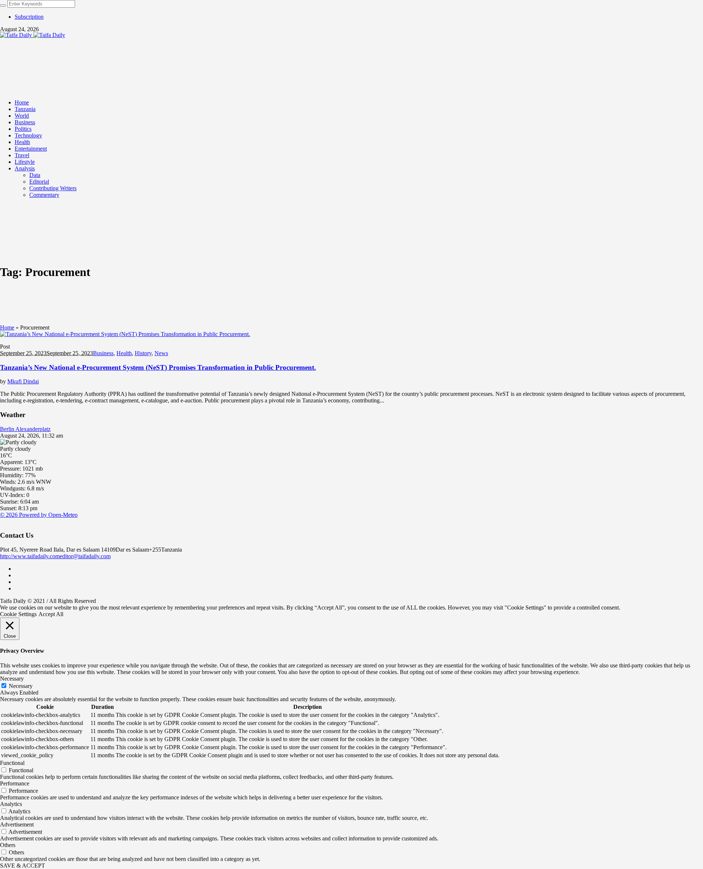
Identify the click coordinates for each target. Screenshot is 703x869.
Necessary (21, 686)
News (161, 353)
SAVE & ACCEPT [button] (22, 865)
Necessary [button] (12, 678)
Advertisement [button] (17, 824)
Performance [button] (14, 783)
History (143, 353)
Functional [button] (12, 763)
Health (124, 353)
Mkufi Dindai (23, 381)
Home (7, 327)
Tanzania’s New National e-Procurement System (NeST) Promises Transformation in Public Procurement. (158, 367)
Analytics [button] (11, 804)
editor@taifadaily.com (85, 556)
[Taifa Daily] (32, 35)
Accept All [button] (50, 614)
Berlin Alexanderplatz (25, 429)
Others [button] (7, 845)
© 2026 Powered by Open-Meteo (39, 515)
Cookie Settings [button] (18, 614)
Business (103, 353)
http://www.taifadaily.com (30, 556)
